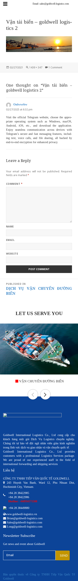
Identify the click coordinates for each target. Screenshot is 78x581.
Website (12, 253)
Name (10, 226)
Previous (33, 394)
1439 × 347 (35, 67)
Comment (14, 184)
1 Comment (55, 67)
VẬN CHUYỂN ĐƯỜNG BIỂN (41, 381)
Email (10, 240)
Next (45, 394)
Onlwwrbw (20, 104)
